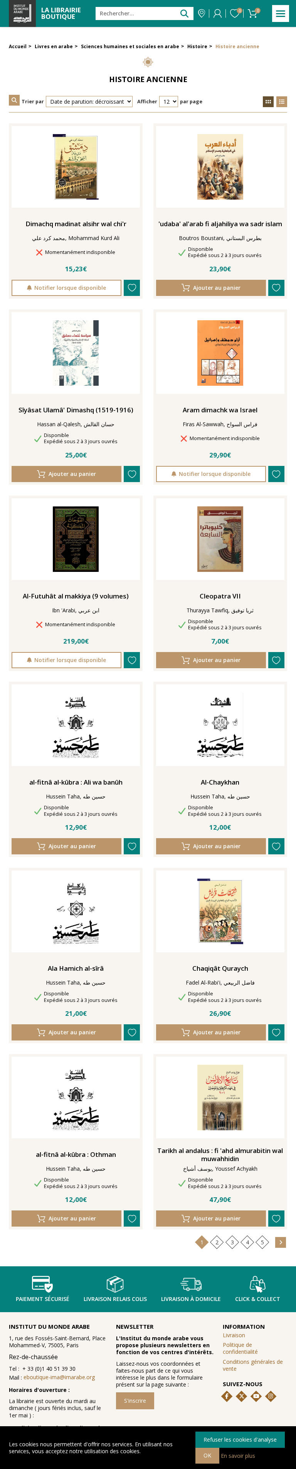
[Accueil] (22, 13)
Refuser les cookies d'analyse (240, 1439)
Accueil (18, 46)
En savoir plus (238, 1455)
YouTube (256, 1396)
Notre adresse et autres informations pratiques (201, 13)
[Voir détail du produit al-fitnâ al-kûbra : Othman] (76, 1097)
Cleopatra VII (220, 596)
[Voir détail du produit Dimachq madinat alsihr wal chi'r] (76, 167)
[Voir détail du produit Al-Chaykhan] (220, 725)
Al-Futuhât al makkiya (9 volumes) (76, 596)
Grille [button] (268, 101)
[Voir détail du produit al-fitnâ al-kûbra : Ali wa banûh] (76, 725)
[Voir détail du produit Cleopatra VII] (220, 539)
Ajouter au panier (216, 287)
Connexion (218, 13)
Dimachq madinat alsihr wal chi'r (75, 224)
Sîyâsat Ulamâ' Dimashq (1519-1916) (75, 410)
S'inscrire (135, 1400)
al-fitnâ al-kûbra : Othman (76, 1154)
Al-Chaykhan (220, 782)
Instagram (270, 1396)
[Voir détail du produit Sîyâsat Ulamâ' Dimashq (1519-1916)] (76, 353)
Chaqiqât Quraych (220, 968)
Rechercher (184, 13)
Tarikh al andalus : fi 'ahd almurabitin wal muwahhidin (220, 1154)
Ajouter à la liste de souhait (132, 288)
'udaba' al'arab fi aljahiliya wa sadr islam (220, 224)
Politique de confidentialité (240, 1348)
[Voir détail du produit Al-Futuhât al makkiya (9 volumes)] (76, 539)
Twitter (241, 1396)
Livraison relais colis (115, 1299)
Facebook (227, 1396)
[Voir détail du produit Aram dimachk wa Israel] (220, 353)
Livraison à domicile (191, 1299)
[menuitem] (255, 1348)
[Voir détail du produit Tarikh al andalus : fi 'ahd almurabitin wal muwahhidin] (220, 1097)
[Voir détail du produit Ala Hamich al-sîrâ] (76, 911)
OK (207, 1455)
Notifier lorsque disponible (70, 287)
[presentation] (14, 100)
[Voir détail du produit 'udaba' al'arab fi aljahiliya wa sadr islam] (220, 167)
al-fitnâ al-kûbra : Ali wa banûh (76, 782)
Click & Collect (257, 1299)
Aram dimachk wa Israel (220, 410)
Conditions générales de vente (253, 1365)
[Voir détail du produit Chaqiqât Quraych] (220, 911)
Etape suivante (281, 1242)
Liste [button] (281, 101)
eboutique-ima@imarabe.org (59, 1377)
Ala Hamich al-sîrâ (76, 968)
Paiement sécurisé (42, 1299)
